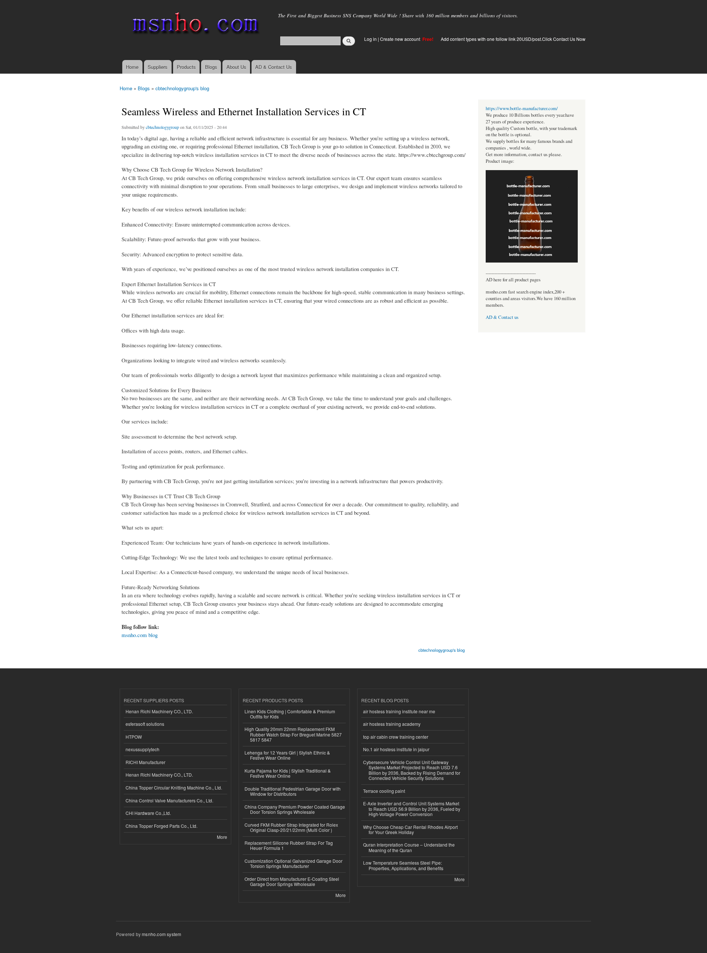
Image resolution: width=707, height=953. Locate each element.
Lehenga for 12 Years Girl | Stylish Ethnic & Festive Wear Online (287, 755)
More (222, 837)
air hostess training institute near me (399, 711)
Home (132, 66)
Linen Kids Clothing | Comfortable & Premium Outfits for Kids (290, 714)
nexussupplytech (142, 749)
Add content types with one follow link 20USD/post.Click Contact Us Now (513, 39)
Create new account (400, 39)
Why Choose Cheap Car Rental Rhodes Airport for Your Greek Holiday (410, 829)
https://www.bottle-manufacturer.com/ (522, 108)
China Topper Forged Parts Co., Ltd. (161, 826)
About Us (236, 66)
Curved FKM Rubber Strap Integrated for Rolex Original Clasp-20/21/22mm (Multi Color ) (291, 827)
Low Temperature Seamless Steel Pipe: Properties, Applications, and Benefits (403, 865)
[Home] (194, 25)
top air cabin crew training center (395, 737)
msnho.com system (161, 934)
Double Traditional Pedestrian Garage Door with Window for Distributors (293, 791)
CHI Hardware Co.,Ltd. (148, 813)
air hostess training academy (392, 724)
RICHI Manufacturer (145, 762)
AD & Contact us (502, 317)
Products (186, 66)
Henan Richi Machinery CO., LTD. (159, 711)
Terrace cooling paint (384, 791)
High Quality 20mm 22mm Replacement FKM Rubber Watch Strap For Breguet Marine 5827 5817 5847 (293, 734)
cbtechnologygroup (162, 127)
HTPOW (134, 737)
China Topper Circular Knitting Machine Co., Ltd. (174, 787)
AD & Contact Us (273, 66)
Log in (370, 39)
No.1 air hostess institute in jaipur (396, 749)
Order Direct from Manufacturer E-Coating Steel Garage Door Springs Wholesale (292, 881)
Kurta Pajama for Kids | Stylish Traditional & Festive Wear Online (288, 773)
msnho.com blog (140, 635)
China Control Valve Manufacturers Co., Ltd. (169, 800)
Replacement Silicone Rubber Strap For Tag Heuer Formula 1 (289, 845)
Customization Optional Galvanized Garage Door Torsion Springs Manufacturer (293, 863)
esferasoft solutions (145, 724)
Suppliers (158, 66)
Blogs (211, 66)
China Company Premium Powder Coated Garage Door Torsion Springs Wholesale (295, 809)
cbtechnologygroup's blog (182, 88)
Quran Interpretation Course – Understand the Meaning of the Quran (409, 847)
